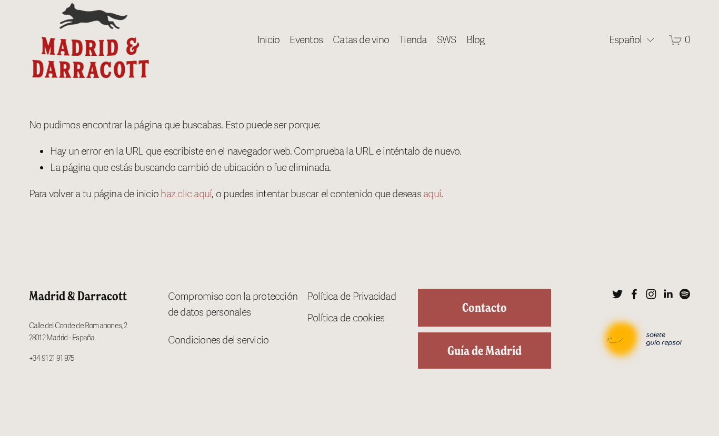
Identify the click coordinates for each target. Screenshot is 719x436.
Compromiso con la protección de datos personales (232, 304)
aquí (432, 194)
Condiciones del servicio (218, 340)
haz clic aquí (186, 194)
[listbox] (626, 40)
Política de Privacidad (351, 296)
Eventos (306, 40)
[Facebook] (634, 294)
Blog (475, 40)
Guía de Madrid (484, 350)
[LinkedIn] (668, 294)
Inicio (268, 40)
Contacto (484, 307)
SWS (446, 40)
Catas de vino (361, 40)
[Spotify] (685, 294)
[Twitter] (617, 294)
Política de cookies (345, 318)
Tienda (412, 40)
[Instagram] (651, 294)
